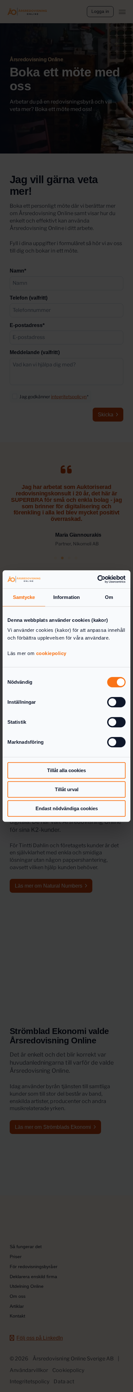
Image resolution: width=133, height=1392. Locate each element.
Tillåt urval (66, 789)
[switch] (116, 702)
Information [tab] (66, 597)
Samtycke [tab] (24, 597)
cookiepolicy (51, 653)
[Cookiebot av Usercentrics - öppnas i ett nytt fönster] (97, 579)
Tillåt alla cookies (66, 770)
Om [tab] (109, 597)
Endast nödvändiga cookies (67, 808)
